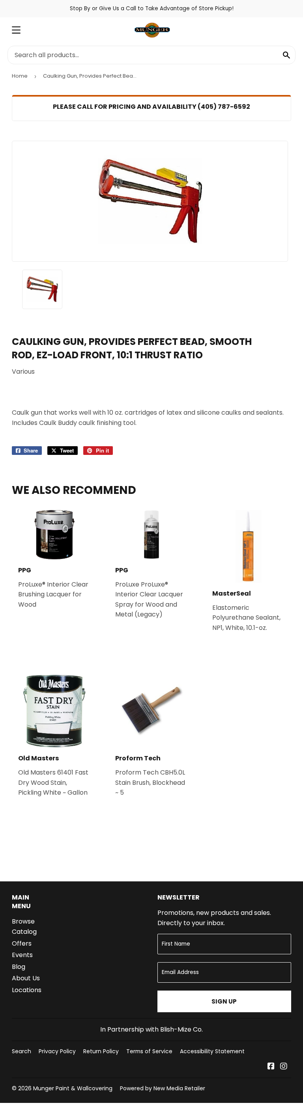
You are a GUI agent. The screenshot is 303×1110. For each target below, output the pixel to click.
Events (22, 954)
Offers (22, 943)
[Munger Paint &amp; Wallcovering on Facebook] (271, 1066)
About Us (26, 978)
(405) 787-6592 (224, 106)
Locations (26, 990)
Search (21, 1051)
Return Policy (101, 1051)
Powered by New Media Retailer (162, 1088)
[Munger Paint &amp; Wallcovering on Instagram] (283, 1066)
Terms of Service (149, 1051)
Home (20, 76)
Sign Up (224, 1001)
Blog (18, 966)
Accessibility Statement (212, 1051)
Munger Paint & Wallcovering (72, 1088)
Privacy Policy (57, 1051)
